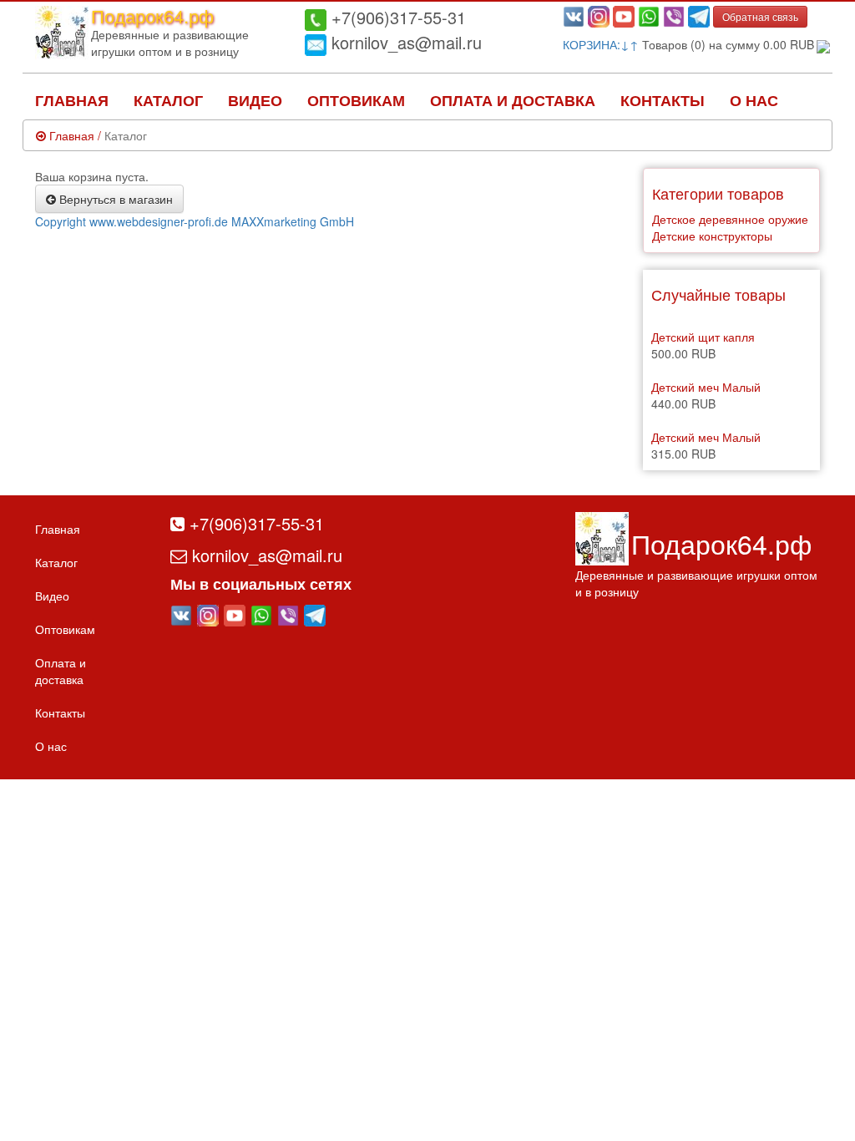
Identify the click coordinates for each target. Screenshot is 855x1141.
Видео (255, 100)
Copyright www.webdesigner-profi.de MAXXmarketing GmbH (194, 221)
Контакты (662, 100)
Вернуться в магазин (114, 198)
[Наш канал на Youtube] (624, 15)
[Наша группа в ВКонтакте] (573, 15)
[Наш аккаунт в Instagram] (599, 15)
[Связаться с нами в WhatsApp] (649, 15)
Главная (72, 100)
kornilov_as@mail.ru (404, 42)
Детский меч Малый (706, 386)
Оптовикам (356, 100)
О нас (754, 100)
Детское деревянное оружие (730, 218)
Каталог (168, 100)
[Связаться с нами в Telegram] (699, 15)
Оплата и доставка (512, 100)
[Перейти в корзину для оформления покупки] (822, 44)
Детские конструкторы (712, 235)
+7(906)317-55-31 (396, 17)
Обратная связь (760, 16)
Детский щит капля (703, 336)
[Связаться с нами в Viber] (674, 15)
